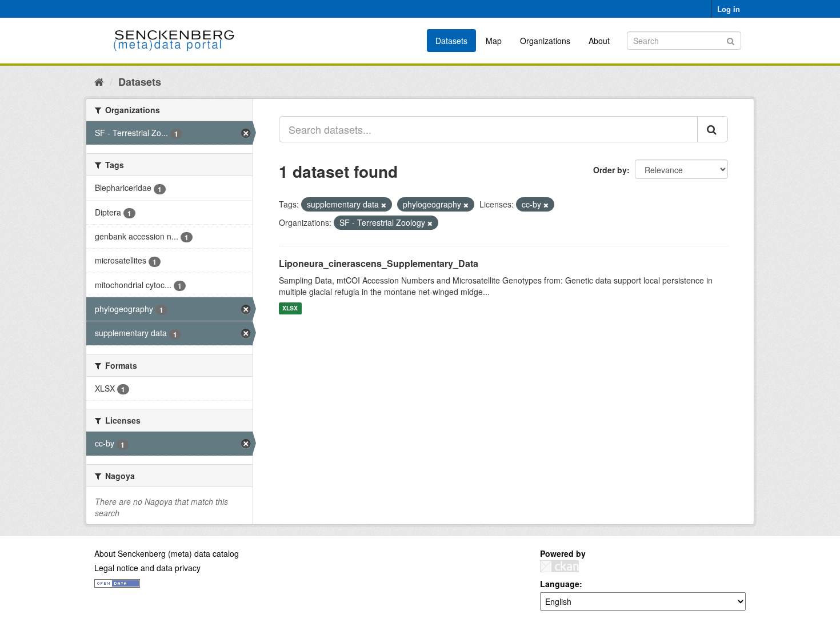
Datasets (451, 40)
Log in (728, 8)
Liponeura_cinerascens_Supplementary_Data (378, 263)
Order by (610, 170)
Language (559, 583)
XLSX (290, 308)
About (599, 40)
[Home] (99, 81)
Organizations (545, 40)
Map (494, 40)
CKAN (559, 566)
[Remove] (383, 204)
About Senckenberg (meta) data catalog (166, 553)
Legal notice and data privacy (147, 567)
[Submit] (730, 40)
